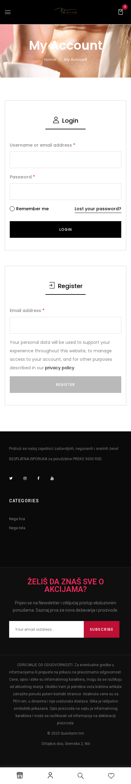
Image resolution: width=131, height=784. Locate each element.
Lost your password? (98, 209)
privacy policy (59, 368)
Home (50, 59)
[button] (120, 11)
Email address (27, 310)
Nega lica (17, 519)
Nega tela (17, 528)
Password (22, 177)
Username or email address (42, 145)
